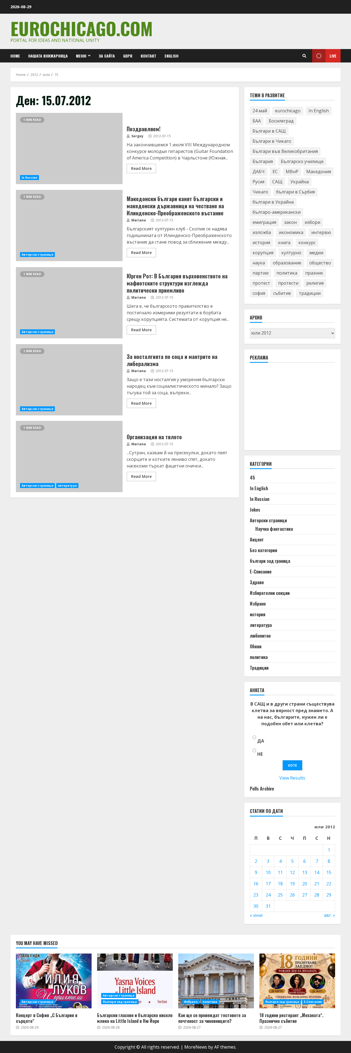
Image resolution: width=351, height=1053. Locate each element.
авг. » (329, 915)
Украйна (299, 182)
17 (268, 884)
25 (280, 895)
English (172, 56)
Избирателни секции (270, 593)
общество (320, 263)
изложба (262, 232)
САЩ (277, 182)
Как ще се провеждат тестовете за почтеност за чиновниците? (216, 981)
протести (288, 283)
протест (261, 283)
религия (315, 283)
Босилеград (281, 121)
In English (318, 111)
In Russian (29, 177)
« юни (256, 915)
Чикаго (260, 192)
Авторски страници (37, 254)
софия (259, 293)
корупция (263, 253)
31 (268, 906)
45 (252, 477)
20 (304, 884)
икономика (291, 232)
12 (292, 872)
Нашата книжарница (48, 56)
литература (67, 485)
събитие (282, 293)
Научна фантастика (274, 529)
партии (260, 273)
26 (292, 895)
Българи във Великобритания (285, 151)
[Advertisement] (291, 409)
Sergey (137, 136)
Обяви (255, 646)
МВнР (292, 172)
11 (280, 872)
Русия (258, 182)
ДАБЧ (259, 172)
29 (328, 895)
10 (268, 872)
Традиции (259, 667)
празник (314, 273)
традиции (310, 293)
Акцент (257, 539)
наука (259, 263)
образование (287, 263)
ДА (260, 741)
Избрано (258, 603)
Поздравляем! (69, 148)
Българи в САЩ (269, 131)
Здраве (257, 582)
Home (15, 56)
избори (312, 222)
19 (292, 884)
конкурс (307, 242)
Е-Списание (260, 571)
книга (284, 242)
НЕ (260, 754)
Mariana (138, 220)
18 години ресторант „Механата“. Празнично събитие (297, 981)
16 (255, 884)
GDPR (127, 56)
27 (304, 895)
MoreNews (195, 1047)
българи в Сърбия (295, 192)
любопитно (260, 635)
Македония (318, 172)
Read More (141, 168)
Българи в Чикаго (272, 141)
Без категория (263, 550)
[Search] (304, 56)
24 (268, 895)
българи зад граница (270, 561)
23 (255, 895)
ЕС (275, 172)
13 (304, 872)
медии (316, 253)
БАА (257, 121)
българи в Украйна (273, 202)
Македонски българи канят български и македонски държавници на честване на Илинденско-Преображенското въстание (69, 225)
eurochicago (288, 111)
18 (280, 884)
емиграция (264, 222)
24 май (260, 111)
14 (316, 872)
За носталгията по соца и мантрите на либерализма (69, 379)
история (261, 242)
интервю (321, 232)
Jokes (255, 509)
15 (328, 872)
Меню (81, 56)
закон (290, 222)
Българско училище (302, 161)
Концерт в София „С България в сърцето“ (54, 981)
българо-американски (277, 212)
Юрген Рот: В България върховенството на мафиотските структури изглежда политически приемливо (69, 302)
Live (333, 56)
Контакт (148, 56)
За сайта (107, 56)
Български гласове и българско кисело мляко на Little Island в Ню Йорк (135, 981)
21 (316, 884)
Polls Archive (262, 788)
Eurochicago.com (81, 28)
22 (328, 884)
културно (291, 253)
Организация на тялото (69, 456)
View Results (292, 778)
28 (316, 895)
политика (286, 273)
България (263, 161)
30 (255, 906)
